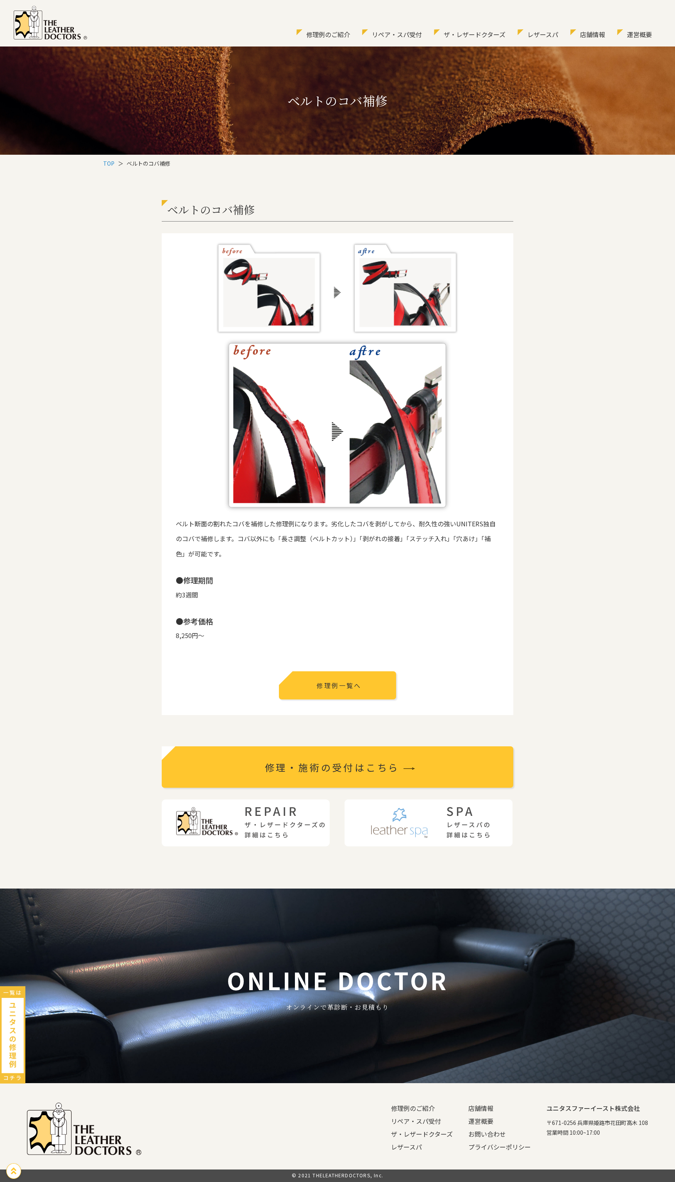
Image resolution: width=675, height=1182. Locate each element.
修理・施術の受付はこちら (334, 767)
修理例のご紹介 (328, 34)
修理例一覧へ (338, 685)
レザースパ (542, 34)
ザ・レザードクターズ (474, 34)
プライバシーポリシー (499, 1147)
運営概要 (639, 34)
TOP (108, 163)
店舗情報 (592, 34)
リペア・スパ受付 (397, 34)
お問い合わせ (487, 1134)
